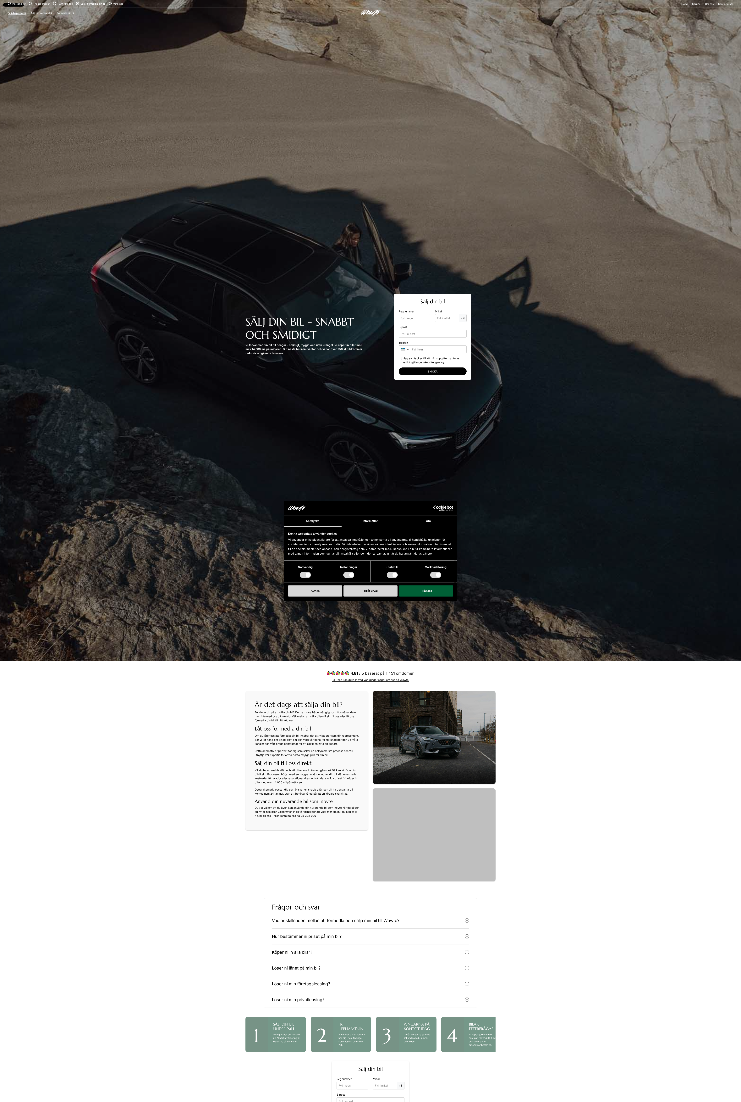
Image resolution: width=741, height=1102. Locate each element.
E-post (403, 327)
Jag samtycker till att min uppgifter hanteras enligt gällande (431, 360)
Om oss (709, 4)
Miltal (438, 311)
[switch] (348, 575)
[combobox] (403, 349)
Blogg (684, 4)
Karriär (696, 4)
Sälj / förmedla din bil (92, 3)
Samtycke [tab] (312, 521)
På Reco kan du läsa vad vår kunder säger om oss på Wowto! (370, 679)
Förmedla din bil (65, 13)
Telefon (403, 342)
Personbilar (19, 3)
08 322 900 (308, 815)
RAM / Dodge (65, 3)
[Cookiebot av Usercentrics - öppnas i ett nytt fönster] (436, 508)
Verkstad (118, 3)
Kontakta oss (725, 4)
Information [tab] (370, 521)
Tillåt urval (371, 591)
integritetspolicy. (434, 362)
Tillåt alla (426, 591)
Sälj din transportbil (41, 13)
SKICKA (433, 371)
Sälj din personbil (17, 13)
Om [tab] (428, 521)
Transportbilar (41, 3)
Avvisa (315, 591)
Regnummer (406, 311)
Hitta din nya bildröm (389, 889)
